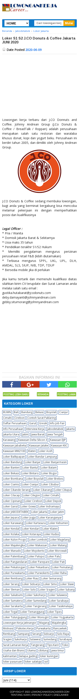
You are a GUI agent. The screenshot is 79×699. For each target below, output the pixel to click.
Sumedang (49, 639)
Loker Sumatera (13, 601)
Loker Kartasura (36, 523)
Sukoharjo (20, 639)
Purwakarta (43, 628)
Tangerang (37, 645)
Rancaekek (59, 628)
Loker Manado (12, 551)
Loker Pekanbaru (38, 567)
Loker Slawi (67, 584)
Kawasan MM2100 (14, 451)
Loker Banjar (33, 462)
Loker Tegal (10, 612)
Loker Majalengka (14, 545)
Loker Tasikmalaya (60, 606)
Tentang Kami (20, 694)
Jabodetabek (55, 429)
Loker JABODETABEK (15, 512)
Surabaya (65, 639)
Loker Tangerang (36, 606)
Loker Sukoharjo (36, 595)
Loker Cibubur (50, 484)
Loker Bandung (12, 462)
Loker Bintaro (30, 473)
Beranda (43, 394)
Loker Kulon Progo (14, 539)
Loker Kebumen (58, 523)
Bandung (26, 412)
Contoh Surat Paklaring (41, 418)
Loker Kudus (51, 534)
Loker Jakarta (39, 512)
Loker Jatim (57, 512)
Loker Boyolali (35, 479)
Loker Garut (10, 506)
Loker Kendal (11, 529)
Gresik (43, 423)
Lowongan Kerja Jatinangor (19, 623)
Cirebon (19, 418)
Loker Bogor (49, 473)
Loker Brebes (55, 479)
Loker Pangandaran (15, 562)
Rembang (9, 634)
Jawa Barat (37, 434)
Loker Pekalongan (14, 567)
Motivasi (8, 628)
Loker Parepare (40, 562)
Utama (31, 650)
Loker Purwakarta (14, 573)
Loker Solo (29, 589)
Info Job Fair (57, 423)
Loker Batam (49, 467)
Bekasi (39, 412)
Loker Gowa (28, 506)
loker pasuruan (12, 661)
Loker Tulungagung (15, 617)
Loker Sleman (11, 589)
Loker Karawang (13, 523)
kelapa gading (28, 656)
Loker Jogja (29, 517)
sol (46, 661)
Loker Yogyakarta (62, 617)
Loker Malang (58, 545)
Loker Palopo (36, 556)
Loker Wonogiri (39, 617)
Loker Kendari (31, 529)
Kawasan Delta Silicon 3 (32, 440)
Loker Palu (53, 556)
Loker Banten (11, 467)
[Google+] (30, 384)
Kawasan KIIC (59, 445)
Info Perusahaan (13, 429)
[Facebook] (11, 384)
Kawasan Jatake (38, 445)
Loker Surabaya (58, 601)
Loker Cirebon (33, 501)
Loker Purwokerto (39, 573)
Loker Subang (66, 589)
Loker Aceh (45, 451)
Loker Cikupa (63, 490)
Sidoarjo (49, 634)
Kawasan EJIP (58, 440)
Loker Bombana (13, 479)
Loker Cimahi (51, 495)
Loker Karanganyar (50, 517)
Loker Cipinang (12, 501)
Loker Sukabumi (13, 595)
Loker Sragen (47, 589)
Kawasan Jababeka (14, 445)
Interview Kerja (35, 429)
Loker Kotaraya (31, 534)
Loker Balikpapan (14, 457)
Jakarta (70, 429)
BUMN (7, 412)
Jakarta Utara (11, 434)
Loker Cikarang (42, 490)
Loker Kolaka (11, 534)
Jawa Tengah (55, 434)
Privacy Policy (42, 694)
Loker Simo (50, 584)
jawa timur (57, 650)
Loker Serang (11, 584)
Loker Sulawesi (58, 595)
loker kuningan (49, 656)
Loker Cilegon (31, 495)
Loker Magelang (60, 539)
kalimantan (10, 656)
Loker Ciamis (11, 484)
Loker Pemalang (62, 567)
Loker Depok (53, 501)
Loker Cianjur (30, 484)
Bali (16, 412)
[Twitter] (49, 384)
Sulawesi (35, 639)
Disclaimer (61, 694)
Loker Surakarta (13, 606)
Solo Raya (63, 634)
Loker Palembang (14, 556)
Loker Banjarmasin (55, 462)
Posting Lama (66, 394)
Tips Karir (53, 645)
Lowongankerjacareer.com (50, 691)
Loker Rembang (13, 578)
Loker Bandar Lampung (42, 457)
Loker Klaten (50, 529)
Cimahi (7, 418)
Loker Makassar (37, 545)
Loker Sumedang (35, 601)
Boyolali (51, 412)
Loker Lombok (38, 539)
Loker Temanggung (32, 612)
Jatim (25, 434)
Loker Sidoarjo (31, 584)
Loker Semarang (51, 578)
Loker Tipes (54, 612)
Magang (44, 623)
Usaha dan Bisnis (13, 650)
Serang (36, 634)
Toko (65, 645)
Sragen (7, 639)
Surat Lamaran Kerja (15, 645)
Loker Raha (59, 573)
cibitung (43, 650)
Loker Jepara (11, 517)
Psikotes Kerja (25, 628)
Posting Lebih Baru (16, 394)
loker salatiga (33, 661)
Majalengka (59, 623)
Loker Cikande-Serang (16, 490)
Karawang (9, 440)
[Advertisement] (39, 86)
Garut (32, 423)
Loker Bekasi (11, 473)
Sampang (23, 634)
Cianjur (63, 412)
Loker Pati (58, 562)
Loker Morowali (57, 551)
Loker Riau (31, 578)
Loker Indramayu (48, 506)
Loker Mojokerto (34, 551)
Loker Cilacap (11, 495)
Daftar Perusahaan (14, 423)
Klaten (32, 451)
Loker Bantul (30, 467)
